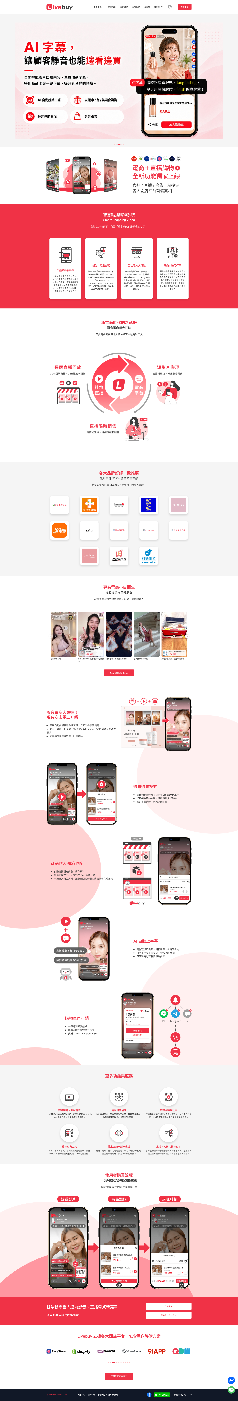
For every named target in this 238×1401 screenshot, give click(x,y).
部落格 (147, 7)
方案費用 (112, 7)
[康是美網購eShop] (89, 506)
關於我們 (136, 7)
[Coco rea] (149, 532)
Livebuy (59, 7)
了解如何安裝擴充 (119, 1376)
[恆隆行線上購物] (119, 506)
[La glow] (89, 557)
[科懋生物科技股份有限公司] (149, 557)
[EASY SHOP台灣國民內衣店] (59, 532)
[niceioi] (178, 506)
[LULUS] (89, 532)
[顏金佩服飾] (119, 532)
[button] (115, 144)
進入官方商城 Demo (119, 673)
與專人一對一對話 (169, 1315)
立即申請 (185, 7)
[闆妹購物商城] (59, 506)
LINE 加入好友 (163, 1395)
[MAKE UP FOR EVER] (149, 506)
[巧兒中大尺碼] (178, 532)
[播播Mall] (119, 557)
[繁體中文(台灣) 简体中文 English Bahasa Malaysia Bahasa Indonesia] (181, 1395)
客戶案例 (124, 7)
